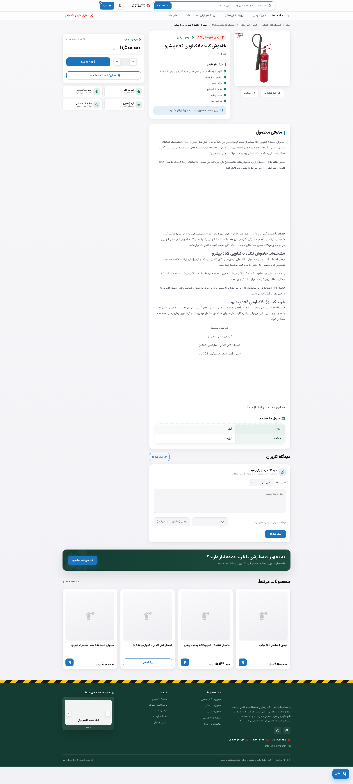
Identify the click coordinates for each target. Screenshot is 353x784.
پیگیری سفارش (160, 722)
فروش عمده (161, 711)
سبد (103, 5)
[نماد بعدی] (68, 713)
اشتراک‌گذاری (270, 93)
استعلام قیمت (160, 716)
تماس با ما (173, 15)
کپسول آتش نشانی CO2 (223, 25)
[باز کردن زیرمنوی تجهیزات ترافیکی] (196, 16)
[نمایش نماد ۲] (90, 727)
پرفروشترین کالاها (212, 724)
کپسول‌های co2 (276, 162)
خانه (288, 25)
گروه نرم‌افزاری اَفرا (70, 760)
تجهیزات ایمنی (260, 15)
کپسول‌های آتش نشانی (223, 259)
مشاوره (247, 93)
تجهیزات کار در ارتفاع (211, 718)
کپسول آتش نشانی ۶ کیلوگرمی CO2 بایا (220, 354)
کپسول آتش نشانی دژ (219, 336)
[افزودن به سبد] (243, 662)
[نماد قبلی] (107, 713)
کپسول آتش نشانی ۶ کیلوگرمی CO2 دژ (219, 345)
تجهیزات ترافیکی (208, 15)
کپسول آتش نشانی (248, 25)
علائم (189, 15)
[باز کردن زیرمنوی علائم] (183, 16)
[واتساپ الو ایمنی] (277, 730)
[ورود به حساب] (120, 6)
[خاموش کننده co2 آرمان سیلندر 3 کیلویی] (90, 629)
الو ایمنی (270, 308)
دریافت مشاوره (80, 560)
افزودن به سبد (88, 62)
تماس (146, 662)
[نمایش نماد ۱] (87, 727)
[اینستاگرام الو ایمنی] (286, 730)
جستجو (161, 6)
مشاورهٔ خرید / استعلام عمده (101, 75)
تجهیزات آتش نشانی (235, 15)
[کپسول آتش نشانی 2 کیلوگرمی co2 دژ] (147, 629)
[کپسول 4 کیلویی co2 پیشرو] (263, 629)
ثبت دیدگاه (157, 457)
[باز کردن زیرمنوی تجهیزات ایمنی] (249, 16)
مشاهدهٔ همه (72, 582)
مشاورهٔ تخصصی (159, 699)
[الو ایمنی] (284, 6)
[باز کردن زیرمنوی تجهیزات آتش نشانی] (221, 16)
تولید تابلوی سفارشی (157, 705)
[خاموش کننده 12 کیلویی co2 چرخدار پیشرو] (205, 629)
